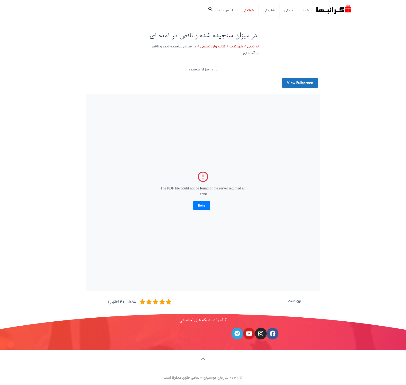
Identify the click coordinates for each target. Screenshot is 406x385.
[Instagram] (261, 333)
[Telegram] (237, 333)
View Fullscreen (300, 82)
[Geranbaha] (333, 11)
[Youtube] (249, 333)
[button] (210, 10)
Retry (202, 205)
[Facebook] (272, 333)
